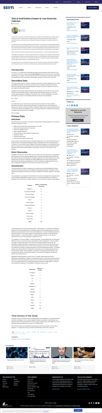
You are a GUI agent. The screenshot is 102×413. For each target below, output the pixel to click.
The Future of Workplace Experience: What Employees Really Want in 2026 (73, 36)
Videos (4, 385)
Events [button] (47, 7)
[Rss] (77, 105)
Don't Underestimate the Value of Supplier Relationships (62, 360)
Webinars (16, 385)
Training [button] (55, 7)
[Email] (75, 105)
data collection (22, 333)
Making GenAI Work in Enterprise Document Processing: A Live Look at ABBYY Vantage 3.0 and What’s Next (73, 62)
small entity (34, 332)
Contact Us (87, 1)
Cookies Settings (76, 405)
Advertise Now (56, 389)
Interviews (5, 383)
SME (38, 332)
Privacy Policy (67, 405)
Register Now (69, 30)
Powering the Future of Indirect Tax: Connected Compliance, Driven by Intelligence (72, 151)
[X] (94, 403)
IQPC (55, 403)
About (57, 1)
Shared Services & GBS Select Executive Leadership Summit (73, 88)
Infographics (16, 381)
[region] (51, 410)
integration (28, 332)
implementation (43, 332)
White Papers (6, 387)
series (23, 332)
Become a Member (92, 7)
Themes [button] (29, 7)
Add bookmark (16, 23)
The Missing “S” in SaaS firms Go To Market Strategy (84, 360)
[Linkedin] (68, 105)
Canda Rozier (56, 368)
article (17, 72)
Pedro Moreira (22, 29)
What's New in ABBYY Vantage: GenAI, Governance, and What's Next (73, 75)
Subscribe (22, 339)
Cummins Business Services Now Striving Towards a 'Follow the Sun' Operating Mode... (40, 361)
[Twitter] (72, 105)
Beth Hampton (34, 368)
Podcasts (16, 383)
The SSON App (30, 394)
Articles (4, 379)
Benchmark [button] (38, 7)
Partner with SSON (67, 1)
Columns (16, 379)
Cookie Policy (30, 388)
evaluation (55, 332)
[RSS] (98, 403)
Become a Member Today (33, 387)
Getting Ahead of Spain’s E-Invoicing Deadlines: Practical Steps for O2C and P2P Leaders (73, 130)
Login (17, 339)
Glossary (78, 1)
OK (78, 410)
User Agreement (31, 390)
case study (50, 332)
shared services (15, 333)
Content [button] (21, 7)
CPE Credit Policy (31, 396)
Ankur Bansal (79, 368)
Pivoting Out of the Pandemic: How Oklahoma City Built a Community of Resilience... (16, 361)
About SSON (30, 379)
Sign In (96, 1)
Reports (4, 381)
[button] (4, 360)
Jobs (28, 392)
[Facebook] (70, 105)
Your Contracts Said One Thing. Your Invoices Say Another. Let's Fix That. (72, 170)
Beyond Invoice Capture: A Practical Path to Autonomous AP (73, 24)
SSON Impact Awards (32, 383)
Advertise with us (31, 385)
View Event (75, 30)
